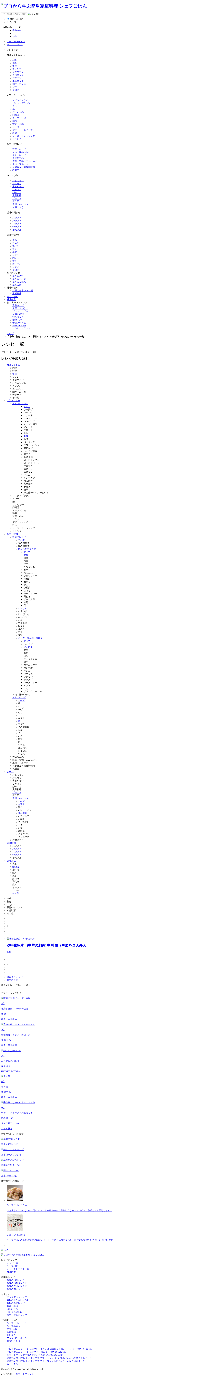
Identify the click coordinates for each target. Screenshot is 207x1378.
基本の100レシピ (15, 1280)
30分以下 (16, 221)
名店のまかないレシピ (18, 1300)
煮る (14, 240)
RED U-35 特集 (14, 1312)
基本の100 (17, 276)
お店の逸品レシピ (16, 1303)
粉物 (14, 133)
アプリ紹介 (12, 1329)
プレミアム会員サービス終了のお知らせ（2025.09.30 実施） (37, 1352)
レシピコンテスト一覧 (18, 1269)
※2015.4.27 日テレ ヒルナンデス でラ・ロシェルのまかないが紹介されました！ (47, 1361)
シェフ (13, 22)
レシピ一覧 (12, 1263)
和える (15, 258)
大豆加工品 (18, 158)
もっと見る (6, 1128)
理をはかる (18, 317)
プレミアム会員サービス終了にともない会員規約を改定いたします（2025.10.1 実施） (50, 1349)
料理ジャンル (13, 365)
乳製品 (15, 170)
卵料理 (15, 115)
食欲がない (18, 186)
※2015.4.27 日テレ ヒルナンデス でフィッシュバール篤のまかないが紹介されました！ (50, 1358)
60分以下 (16, 226)
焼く (14, 249)
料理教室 (11, 299)
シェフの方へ (13, 1326)
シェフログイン (15, 44)
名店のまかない (20, 308)
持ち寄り (16, 183)
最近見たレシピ (15, 977)
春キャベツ (18, 30)
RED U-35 (17, 320)
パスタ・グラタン (21, 103)
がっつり (16, 192)
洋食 (14, 63)
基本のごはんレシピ (17, 1286)
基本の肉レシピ (15, 1289)
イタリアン (18, 72)
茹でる (15, 255)
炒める (15, 243)
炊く (14, 261)
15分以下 (16, 218)
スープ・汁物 (19, 118)
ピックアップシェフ (22, 311)
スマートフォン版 (25, 1374)
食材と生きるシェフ (17, 1315)
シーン (10, 771)
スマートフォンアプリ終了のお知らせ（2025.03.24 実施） (36, 1355)
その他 (15, 90)
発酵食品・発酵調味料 (23, 167)
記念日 (15, 201)
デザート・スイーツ (22, 130)
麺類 (14, 121)
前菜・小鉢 (18, 124)
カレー (15, 106)
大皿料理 (16, 195)
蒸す (14, 252)
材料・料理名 (16, 19)
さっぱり (16, 189)
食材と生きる (19, 323)
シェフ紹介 (12, 296)
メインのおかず (20, 100)
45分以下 (16, 224)
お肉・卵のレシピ (21, 152)
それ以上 (16, 229)
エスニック (18, 81)
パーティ (16, 198)
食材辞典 (16, 293)
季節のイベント (20, 204)
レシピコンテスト (21, 328)
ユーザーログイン (16, 41)
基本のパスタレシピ (17, 1283)
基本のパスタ (19, 278)
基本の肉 (16, 284)
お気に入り (12, 980)
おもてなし (18, 180)
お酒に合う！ (19, 207)
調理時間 (11, 843)
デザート (16, 87)
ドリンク (16, 139)
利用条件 (11, 1335)
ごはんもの (18, 112)
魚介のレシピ (19, 155)
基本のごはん (19, 281)
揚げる (15, 246)
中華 (14, 66)
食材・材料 (12, 534)
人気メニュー (13, 400)
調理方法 (11, 860)
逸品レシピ (18, 305)
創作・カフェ (19, 84)
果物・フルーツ (20, 164)
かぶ (14, 36)
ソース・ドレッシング (23, 136)
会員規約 (11, 1332)
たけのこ (16, 33)
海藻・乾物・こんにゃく (24, 161)
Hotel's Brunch (19, 325)
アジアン (16, 78)
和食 (14, 60)
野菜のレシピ (19, 149)
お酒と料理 (18, 314)
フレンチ (16, 69)
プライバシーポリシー (18, 1338)
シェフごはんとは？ (17, 1323)
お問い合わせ (13, 1341)
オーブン (16, 264)
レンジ (15, 267)
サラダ (15, 127)
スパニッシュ (19, 75)
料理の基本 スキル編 (22, 290)
